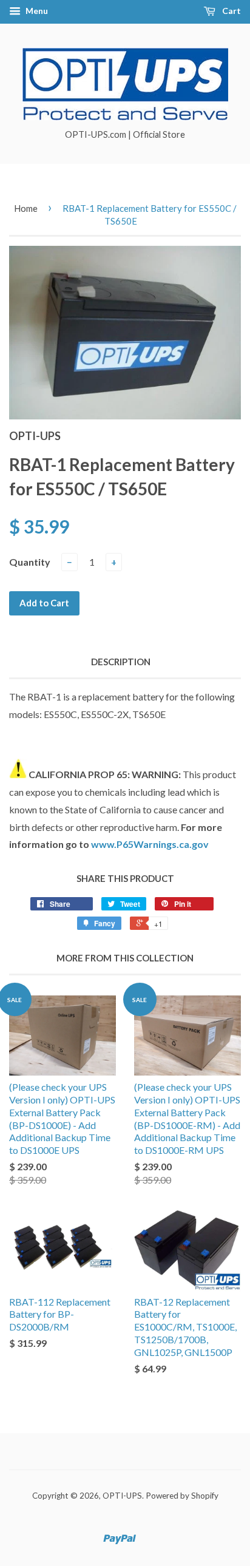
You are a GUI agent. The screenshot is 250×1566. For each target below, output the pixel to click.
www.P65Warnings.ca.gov (150, 844)
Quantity (29, 562)
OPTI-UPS (122, 1495)
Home (26, 208)
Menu (36, 10)
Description (120, 661)
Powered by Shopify (182, 1495)
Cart (230, 10)
